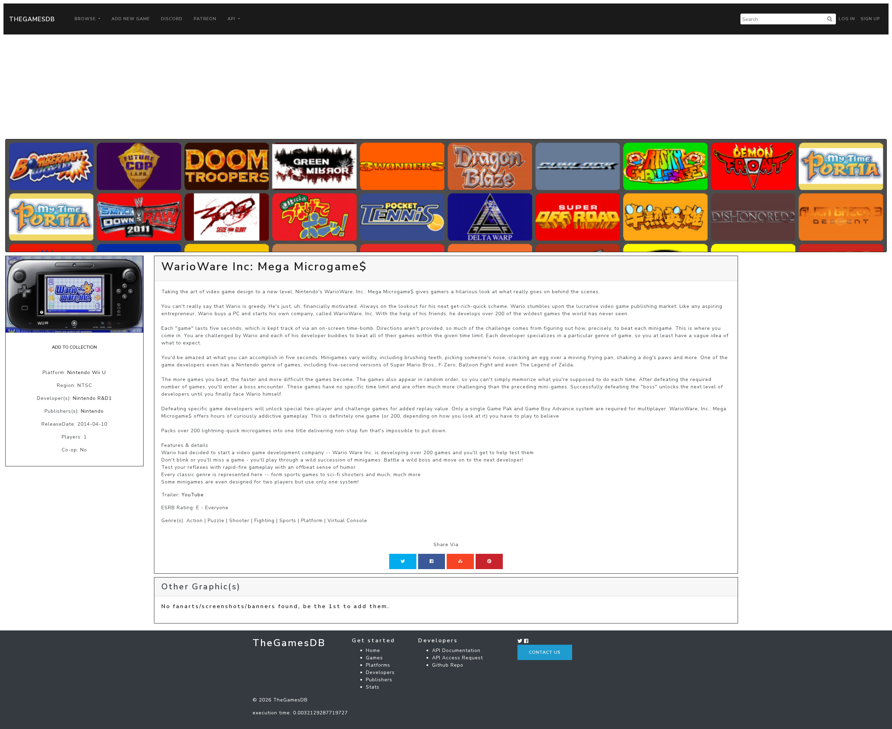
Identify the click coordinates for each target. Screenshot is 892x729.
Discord (172, 19)
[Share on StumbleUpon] (460, 561)
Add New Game (131, 19)
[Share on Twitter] (402, 561)
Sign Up (870, 19)
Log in (847, 19)
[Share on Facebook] (431, 561)
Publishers (379, 679)
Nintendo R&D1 (92, 398)
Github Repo (447, 665)
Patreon (205, 19)
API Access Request (457, 657)
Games (374, 657)
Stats (372, 687)
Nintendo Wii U (86, 372)
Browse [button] (86, 19)
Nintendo (92, 411)
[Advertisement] (446, 86)
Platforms (378, 665)
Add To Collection (74, 347)
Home (373, 650)
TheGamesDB (32, 19)
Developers (380, 672)
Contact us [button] (545, 652)
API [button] (232, 19)
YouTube (193, 494)
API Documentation (456, 650)
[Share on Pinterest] (489, 561)
